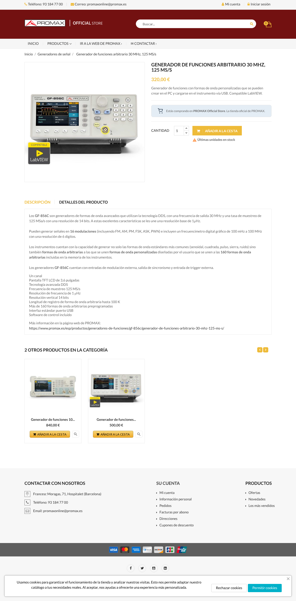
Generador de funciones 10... (53, 420)
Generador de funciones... (116, 420)
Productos (58, 44)
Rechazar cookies (229, 588)
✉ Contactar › (144, 44)
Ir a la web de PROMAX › (101, 44)
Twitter (142, 568)
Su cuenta (168, 483)
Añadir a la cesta (220, 131)
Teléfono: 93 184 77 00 (45, 4)
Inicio (33, 44)
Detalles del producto (83, 202)
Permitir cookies (264, 588)
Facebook (131, 568)
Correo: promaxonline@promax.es (100, 4)
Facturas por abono (174, 512)
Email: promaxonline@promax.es (58, 511)
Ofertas (254, 493)
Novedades (257, 499)
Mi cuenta (166, 493)
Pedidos (165, 506)
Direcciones (168, 519)
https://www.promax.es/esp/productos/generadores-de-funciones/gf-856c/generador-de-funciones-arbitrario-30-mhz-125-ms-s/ (126, 328)
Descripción (37, 202)
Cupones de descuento (176, 525)
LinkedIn (165, 568)
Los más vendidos (262, 506)
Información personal (175, 499)
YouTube (154, 568)
